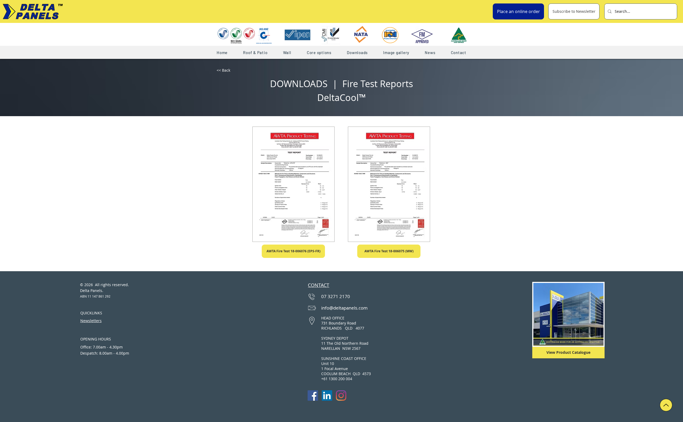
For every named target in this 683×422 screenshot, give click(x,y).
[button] (255, 52)
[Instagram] (341, 395)
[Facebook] (313, 395)
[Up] (666, 405)
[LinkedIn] (327, 395)
